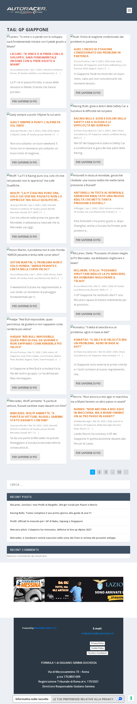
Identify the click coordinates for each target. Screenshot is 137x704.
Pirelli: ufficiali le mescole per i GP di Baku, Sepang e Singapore (46, 521)
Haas (104, 355)
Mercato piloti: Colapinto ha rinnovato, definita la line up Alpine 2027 (50, 529)
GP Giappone (90, 65)
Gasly (23, 134)
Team (35, 359)
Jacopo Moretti (20, 130)
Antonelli (51, 205)
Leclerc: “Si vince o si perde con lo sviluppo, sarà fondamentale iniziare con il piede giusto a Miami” (36, 59)
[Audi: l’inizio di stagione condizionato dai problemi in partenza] (100, 39)
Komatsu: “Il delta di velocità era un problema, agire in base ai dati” (100, 343)
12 (119, 472)
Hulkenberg (114, 65)
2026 (44, 130)
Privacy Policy (97, 643)
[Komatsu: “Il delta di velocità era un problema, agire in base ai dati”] (100, 330)
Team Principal (46, 359)
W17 (30, 212)
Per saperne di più (24, 101)
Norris (83, 428)
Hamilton (32, 73)
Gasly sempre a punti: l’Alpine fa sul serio (35, 124)
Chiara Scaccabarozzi (86, 130)
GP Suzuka (22, 73)
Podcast (110, 211)
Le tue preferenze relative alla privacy (83, 699)
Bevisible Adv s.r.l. (45, 627)
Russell (24, 212)
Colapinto (15, 134)
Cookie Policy (97, 648)
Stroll (53, 278)
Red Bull (20, 359)
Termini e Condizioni (97, 653)
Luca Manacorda (20, 69)
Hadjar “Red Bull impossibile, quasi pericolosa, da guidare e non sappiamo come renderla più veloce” (36, 342)
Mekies (57, 356)
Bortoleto (78, 65)
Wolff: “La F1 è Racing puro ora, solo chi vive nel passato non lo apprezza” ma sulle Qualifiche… (36, 196)
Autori (51, 352)
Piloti (12, 359)
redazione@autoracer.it (97, 633)
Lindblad (114, 134)
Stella (102, 289)
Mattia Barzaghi (83, 421)
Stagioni (28, 359)
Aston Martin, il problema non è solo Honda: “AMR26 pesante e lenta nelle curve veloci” (36, 265)
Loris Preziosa (19, 352)
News (76, 428)
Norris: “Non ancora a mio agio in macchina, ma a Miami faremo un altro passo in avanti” (99, 412)
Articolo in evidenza (52, 69)
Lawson (105, 134)
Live (86, 211)
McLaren (95, 289)
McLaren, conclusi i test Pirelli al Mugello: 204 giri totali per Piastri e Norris (53, 504)
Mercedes (15, 212)
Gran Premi (26, 356)
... (112, 472)
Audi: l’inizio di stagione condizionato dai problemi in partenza (97, 52)
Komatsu (112, 355)
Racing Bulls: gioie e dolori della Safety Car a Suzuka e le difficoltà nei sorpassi (100, 122)
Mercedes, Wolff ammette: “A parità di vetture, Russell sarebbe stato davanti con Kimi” (36, 416)
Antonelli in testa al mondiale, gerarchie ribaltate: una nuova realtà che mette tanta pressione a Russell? (99, 198)
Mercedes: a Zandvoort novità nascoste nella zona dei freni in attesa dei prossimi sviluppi (63, 537)
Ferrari (13, 73)
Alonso (52, 274)
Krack (30, 278)
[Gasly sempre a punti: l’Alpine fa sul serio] (36, 114)
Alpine (56, 130)
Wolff (35, 212)
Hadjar (35, 356)
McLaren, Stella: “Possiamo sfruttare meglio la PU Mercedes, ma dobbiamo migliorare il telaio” (100, 276)
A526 (49, 130)
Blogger (80, 208)
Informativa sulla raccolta (32, 699)
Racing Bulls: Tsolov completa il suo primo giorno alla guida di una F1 (51, 513)
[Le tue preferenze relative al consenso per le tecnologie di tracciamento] (131, 698)
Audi (112, 61)
